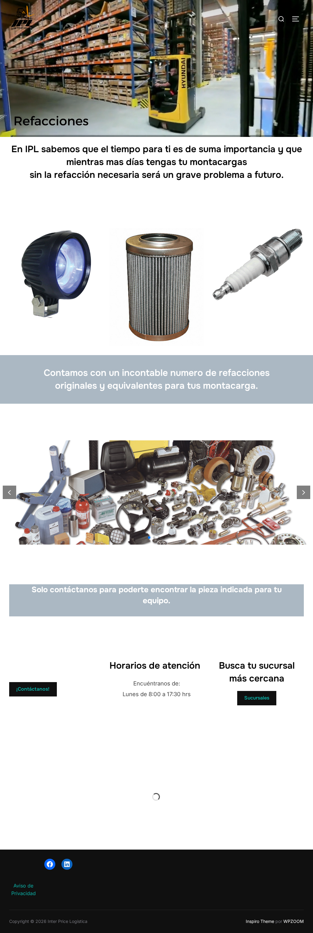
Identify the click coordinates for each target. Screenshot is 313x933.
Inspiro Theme (260, 921)
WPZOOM (293, 921)
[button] (303, 492)
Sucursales (256, 698)
